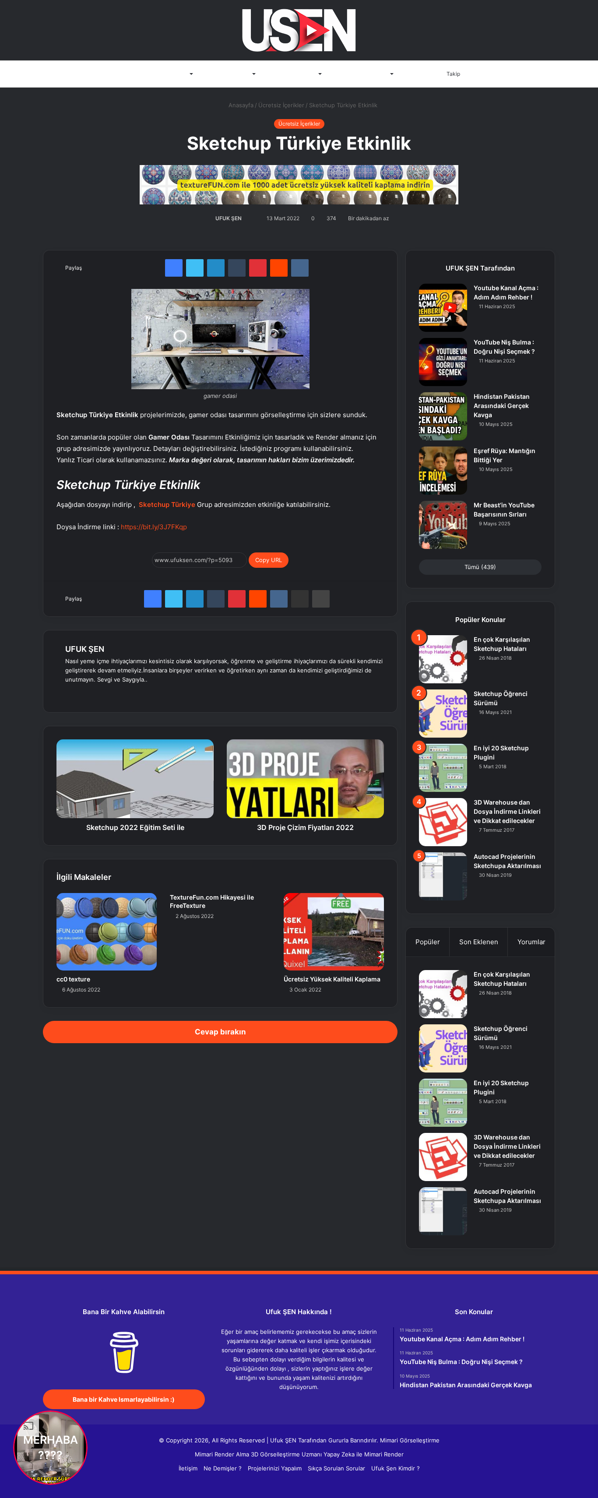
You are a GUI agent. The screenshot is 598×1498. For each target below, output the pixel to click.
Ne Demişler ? (223, 1468)
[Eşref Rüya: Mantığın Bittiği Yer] (443, 471)
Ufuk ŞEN (283, 1440)
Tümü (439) (480, 566)
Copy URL (268, 559)
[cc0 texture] (106, 931)
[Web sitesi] (70, 694)
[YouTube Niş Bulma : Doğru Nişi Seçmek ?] (443, 362)
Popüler (427, 942)
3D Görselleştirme (291, 73)
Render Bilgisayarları (360, 73)
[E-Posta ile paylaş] (300, 599)
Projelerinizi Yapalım (275, 1468)
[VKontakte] (300, 268)
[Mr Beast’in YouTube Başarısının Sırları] (443, 525)
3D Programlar (168, 73)
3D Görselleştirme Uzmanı (286, 1454)
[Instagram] (133, 694)
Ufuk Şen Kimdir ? (395, 1468)
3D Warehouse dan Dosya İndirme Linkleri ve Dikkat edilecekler (507, 811)
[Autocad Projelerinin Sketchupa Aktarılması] (443, 876)
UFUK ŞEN (228, 218)
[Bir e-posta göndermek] (252, 218)
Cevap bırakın (220, 1031)
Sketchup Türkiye (167, 504)
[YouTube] (112, 694)
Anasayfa (124, 73)
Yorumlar (531, 942)
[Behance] (123, 694)
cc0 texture (73, 979)
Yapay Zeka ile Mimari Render (364, 1454)
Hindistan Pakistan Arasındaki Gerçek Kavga (502, 405)
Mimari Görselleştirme (410, 1440)
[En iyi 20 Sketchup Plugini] (443, 768)
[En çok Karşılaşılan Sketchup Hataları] (443, 659)
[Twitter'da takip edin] (246, 218)
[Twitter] (195, 268)
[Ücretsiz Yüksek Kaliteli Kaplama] (334, 931)
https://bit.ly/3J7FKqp (154, 527)
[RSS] (325, 1403)
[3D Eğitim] (299, 30)
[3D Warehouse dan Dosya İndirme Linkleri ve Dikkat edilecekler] (443, 822)
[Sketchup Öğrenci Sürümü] (443, 713)
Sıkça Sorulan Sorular (336, 1468)
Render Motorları (227, 73)
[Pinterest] (258, 268)
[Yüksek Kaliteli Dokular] (299, 183)
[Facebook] (174, 268)
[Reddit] (279, 268)
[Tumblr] (237, 268)
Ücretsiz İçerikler (281, 105)
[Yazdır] (321, 599)
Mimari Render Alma (222, 1454)
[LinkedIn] (216, 268)
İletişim (415, 73)
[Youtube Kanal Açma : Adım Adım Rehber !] (443, 308)
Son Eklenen (478, 942)
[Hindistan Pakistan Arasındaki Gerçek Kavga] (443, 416)
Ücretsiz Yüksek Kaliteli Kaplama (332, 979)
